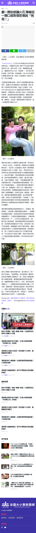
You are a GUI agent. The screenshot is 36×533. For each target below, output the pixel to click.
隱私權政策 (20, 518)
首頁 (2, 9)
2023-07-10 (14, 479)
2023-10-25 (14, 470)
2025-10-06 (14, 460)
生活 (6, 9)
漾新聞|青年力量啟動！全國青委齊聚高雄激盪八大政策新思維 (17, 362)
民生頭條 (6, 336)
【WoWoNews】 (7, 63)
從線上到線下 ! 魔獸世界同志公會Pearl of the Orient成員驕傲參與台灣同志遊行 (22, 456)
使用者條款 (11, 518)
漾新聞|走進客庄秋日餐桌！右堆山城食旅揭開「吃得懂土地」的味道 (16, 342)
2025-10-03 (14, 489)
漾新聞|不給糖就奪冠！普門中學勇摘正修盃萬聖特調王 (17, 371)
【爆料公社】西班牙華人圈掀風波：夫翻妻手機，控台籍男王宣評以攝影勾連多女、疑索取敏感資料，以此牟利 (22, 484)
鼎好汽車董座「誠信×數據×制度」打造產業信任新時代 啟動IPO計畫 (17, 332)
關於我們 (3, 518)
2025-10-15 (14, 450)
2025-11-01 (13, 336)
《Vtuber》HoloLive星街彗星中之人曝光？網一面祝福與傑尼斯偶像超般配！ (22, 466)
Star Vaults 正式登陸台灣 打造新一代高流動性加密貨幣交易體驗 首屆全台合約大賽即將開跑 (22, 446)
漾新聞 (6, 346)
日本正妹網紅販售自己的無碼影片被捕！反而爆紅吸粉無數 (21, 475)
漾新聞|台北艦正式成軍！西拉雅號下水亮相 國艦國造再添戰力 (17, 352)
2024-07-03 (4, 23)
